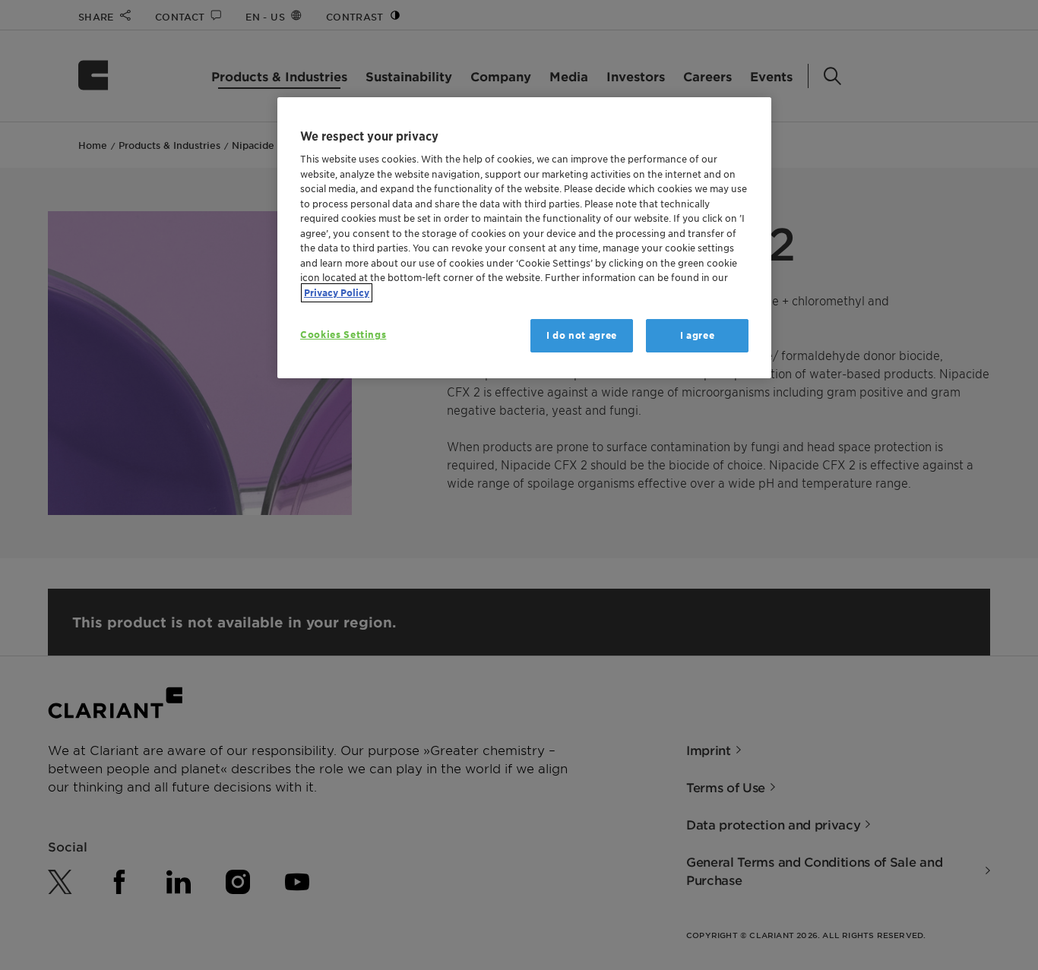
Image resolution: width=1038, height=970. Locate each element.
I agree (697, 335)
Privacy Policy (336, 292)
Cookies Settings (343, 334)
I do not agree (581, 335)
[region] (524, 238)
